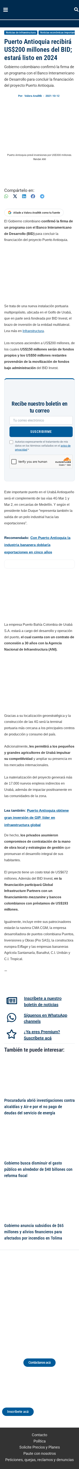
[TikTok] (43, 1299)
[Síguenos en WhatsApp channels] (11, 1017)
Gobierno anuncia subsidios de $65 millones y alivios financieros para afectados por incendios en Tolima (34, 1232)
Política (39, 1441)
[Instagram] (35, 1299)
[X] (15, 196)
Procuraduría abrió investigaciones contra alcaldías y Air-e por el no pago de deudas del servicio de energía (39, 1106)
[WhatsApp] (6, 196)
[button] (76, 10)
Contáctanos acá (39, 1363)
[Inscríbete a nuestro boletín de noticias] (12, 1000)
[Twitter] (20, 1299)
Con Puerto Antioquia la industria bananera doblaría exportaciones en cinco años (37, 545)
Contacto (39, 1435)
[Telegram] (42, 196)
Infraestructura (33, 331)
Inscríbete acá (18, 1412)
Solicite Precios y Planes (39, 1447)
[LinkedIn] (24, 196)
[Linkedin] (28, 1299)
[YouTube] (51, 1299)
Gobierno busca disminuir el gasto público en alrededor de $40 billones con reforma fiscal (38, 1169)
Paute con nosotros (39, 1453)
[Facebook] (33, 196)
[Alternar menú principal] (5, 9)
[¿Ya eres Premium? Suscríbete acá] (11, 1034)
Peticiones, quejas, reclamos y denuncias (39, 1460)
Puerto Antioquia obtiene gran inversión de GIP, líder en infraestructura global (36, 817)
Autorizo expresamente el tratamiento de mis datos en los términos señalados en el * (43, 445)
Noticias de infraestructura (21, 32)
